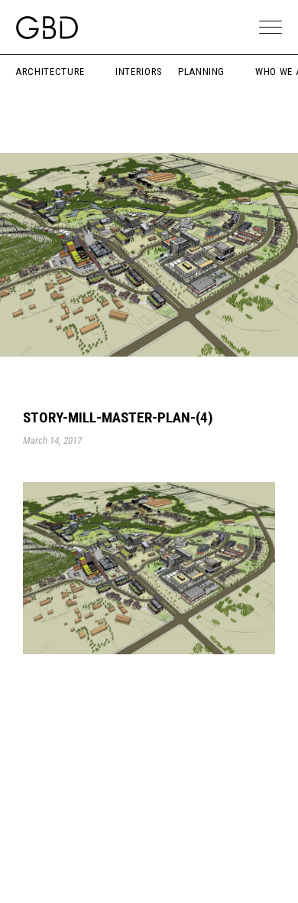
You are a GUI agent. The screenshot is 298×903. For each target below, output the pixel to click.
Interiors (139, 71)
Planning (201, 71)
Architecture (50, 71)
